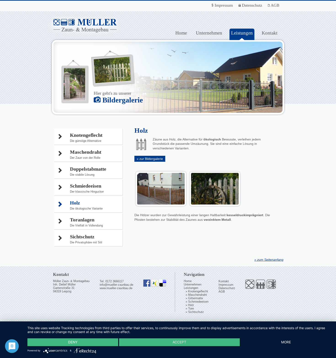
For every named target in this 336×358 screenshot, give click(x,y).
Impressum (223, 5)
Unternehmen (209, 32)
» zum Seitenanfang (268, 259)
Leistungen (191, 288)
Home (181, 32)
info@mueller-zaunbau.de (116, 284)
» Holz (190, 305)
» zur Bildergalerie (150, 159)
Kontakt (269, 32)
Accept (179, 342)
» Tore (190, 308)
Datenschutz (251, 5)
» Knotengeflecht (197, 291)
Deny (72, 342)
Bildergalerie (122, 100)
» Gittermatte (194, 298)
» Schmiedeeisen (197, 301)
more (286, 342)
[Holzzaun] (160, 206)
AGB (274, 5)
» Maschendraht (196, 294)
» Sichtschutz (195, 312)
